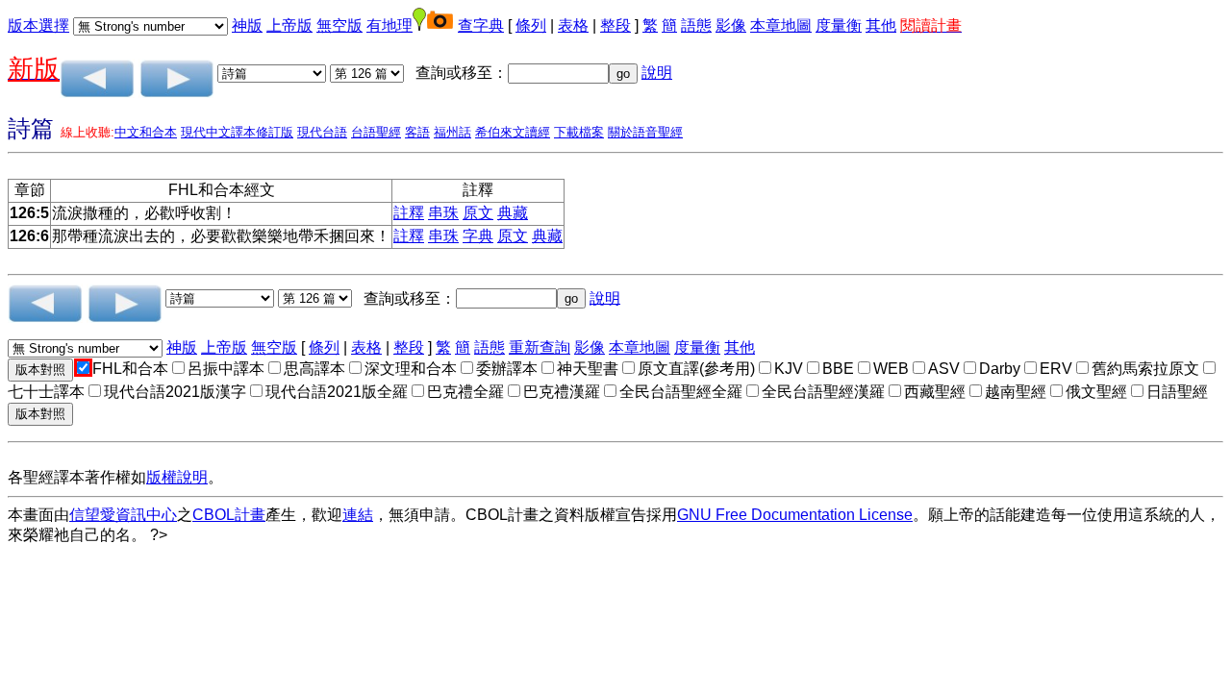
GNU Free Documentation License (795, 515)
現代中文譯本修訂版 (237, 132)
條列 (530, 25)
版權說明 (177, 477)
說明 (656, 72)
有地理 (389, 25)
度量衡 (839, 25)
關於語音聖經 (645, 132)
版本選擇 (38, 25)
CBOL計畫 (228, 515)
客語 (417, 132)
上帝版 (289, 25)
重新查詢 (539, 347)
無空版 (339, 25)
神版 (247, 25)
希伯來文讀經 (512, 132)
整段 (615, 25)
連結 (357, 515)
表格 (573, 25)
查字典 (481, 25)
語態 (696, 25)
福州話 (452, 132)
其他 (881, 25)
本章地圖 (781, 25)
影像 (731, 25)
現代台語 (322, 132)
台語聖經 (376, 132)
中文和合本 (145, 132)
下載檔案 (579, 132)
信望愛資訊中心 (123, 515)
